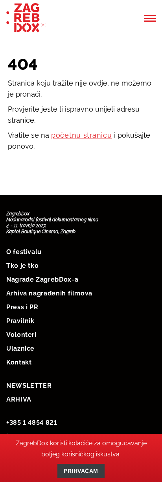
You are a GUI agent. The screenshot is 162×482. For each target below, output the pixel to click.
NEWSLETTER (29, 385)
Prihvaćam (81, 471)
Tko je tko (22, 265)
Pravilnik (20, 321)
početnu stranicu (81, 135)
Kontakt (18, 362)
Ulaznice (20, 348)
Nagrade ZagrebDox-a (42, 279)
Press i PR (22, 307)
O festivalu (24, 252)
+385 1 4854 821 (31, 422)
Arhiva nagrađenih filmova (49, 293)
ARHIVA (18, 399)
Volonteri (21, 334)
